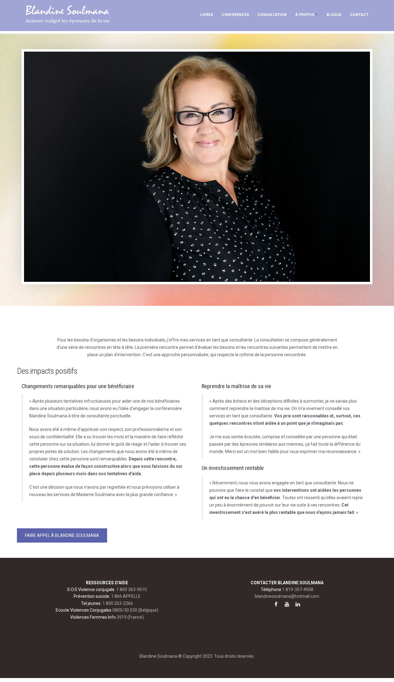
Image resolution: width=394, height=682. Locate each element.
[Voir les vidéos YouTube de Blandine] (286, 604)
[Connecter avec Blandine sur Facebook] (276, 604)
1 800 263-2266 (118, 603)
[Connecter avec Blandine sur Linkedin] (297, 604)
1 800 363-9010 (131, 589)
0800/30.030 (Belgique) (135, 610)
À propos (304, 15)
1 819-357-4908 (297, 589)
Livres (206, 15)
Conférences (235, 15)
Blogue (334, 15)
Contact (359, 15)
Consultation (272, 15)
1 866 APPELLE (126, 596)
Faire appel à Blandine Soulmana (62, 535)
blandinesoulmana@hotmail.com (287, 596)
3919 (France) (130, 617)
